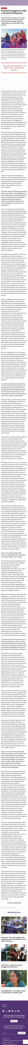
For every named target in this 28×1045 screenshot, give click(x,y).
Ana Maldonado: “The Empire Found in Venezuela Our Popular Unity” (13, 992)
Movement (4, 8)
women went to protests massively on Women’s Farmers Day (14, 169)
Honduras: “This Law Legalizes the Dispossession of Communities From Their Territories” (13, 939)
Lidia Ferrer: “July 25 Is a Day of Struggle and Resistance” (11, 966)
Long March (15, 211)
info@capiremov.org (11, 1044)
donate (14, 1021)
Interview (24, 935)
